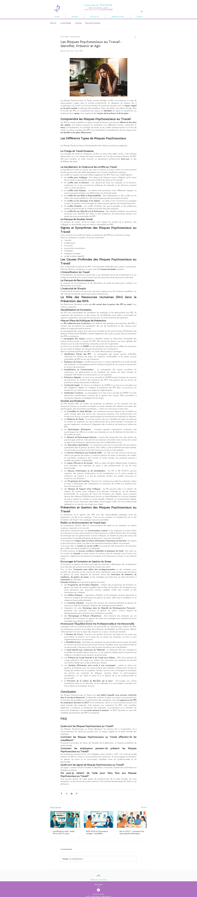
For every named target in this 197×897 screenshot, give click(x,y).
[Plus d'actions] (135, 36)
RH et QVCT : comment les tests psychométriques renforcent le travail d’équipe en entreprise (131, 832)
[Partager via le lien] (77, 794)
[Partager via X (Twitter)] (67, 794)
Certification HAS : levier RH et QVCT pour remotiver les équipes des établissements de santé (64, 832)
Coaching (78, 23)
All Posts (53, 23)
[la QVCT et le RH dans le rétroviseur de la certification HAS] (65, 819)
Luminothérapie (65, 23)
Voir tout (144, 807)
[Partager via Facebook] (61, 794)
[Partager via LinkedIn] (72, 794)
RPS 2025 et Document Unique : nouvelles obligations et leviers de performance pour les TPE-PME (97, 832)
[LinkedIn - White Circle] (98, 890)
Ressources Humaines (92, 23)
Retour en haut (98, 880)
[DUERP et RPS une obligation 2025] (98, 819)
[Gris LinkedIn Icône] (142, 11)
